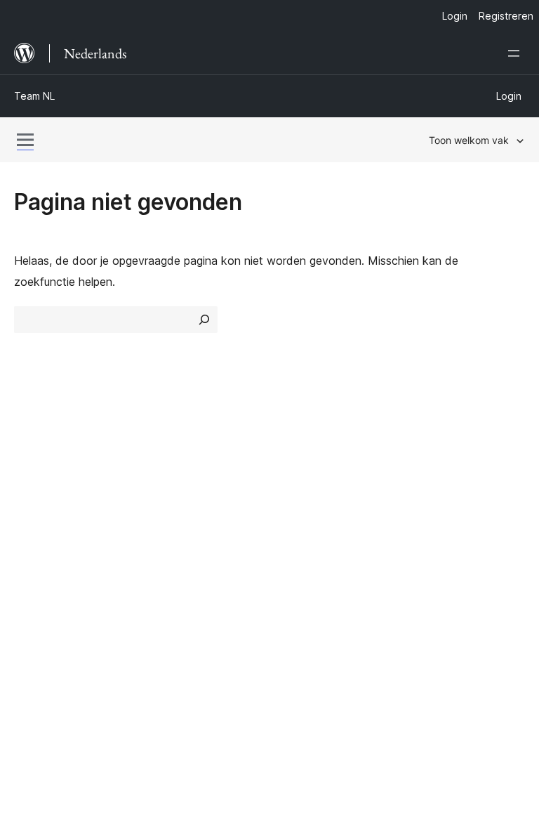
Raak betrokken (449, 452)
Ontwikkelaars (313, 501)
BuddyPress (52, 647)
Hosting (34, 501)
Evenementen (443, 477)
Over (26, 452)
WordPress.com (61, 572)
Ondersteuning (314, 477)
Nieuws (32, 477)
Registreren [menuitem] (506, 16)
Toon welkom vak (469, 140)
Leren (291, 452)
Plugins (163, 501)
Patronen (169, 526)
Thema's (167, 477)
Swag (429, 526)
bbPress (42, 622)
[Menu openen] (516, 53)
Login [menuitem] (454, 16)
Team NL (34, 96)
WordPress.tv (318, 526)
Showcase (172, 452)
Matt (33, 597)
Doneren (437, 501)
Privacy (33, 526)
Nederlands (76, 710)
